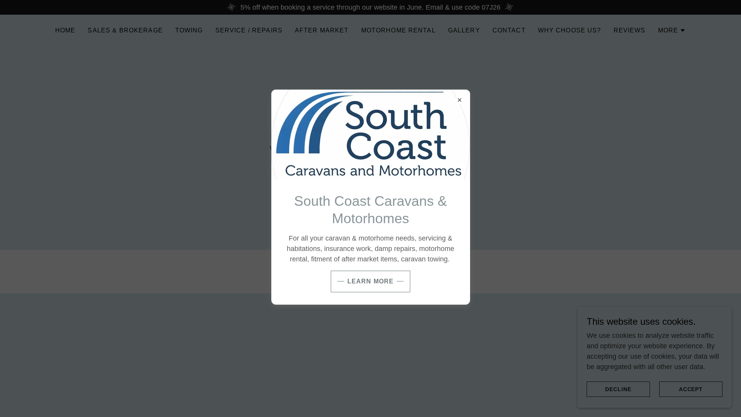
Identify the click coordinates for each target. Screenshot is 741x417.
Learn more (370, 281)
